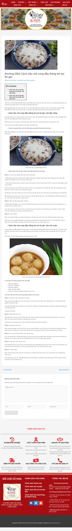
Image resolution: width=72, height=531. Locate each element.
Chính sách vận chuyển (33, 486)
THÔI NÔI (21, 2)
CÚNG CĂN (44, 2)
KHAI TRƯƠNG (55, 2)
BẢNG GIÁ (32, 5)
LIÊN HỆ (64, 5)
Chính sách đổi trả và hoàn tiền (35, 491)
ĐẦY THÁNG (32, 2)
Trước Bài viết (6, 369)
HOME (13, 2)
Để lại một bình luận (10, 80)
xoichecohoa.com (55, 523)
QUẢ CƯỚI (66, 2)
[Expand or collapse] (24, 86)
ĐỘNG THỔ (17, 5)
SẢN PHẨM (48, 5)
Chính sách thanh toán (33, 483)
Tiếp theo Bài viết (64, 369)
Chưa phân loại (21, 80)
